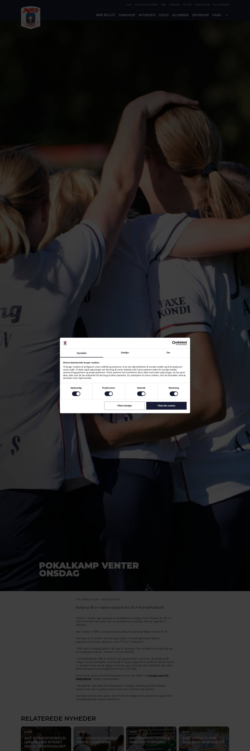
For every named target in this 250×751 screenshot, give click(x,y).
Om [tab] (168, 353)
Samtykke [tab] (82, 353)
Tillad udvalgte (124, 405)
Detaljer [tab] (125, 353)
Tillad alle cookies (166, 405)
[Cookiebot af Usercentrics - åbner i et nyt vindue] (174, 343)
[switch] (109, 393)
